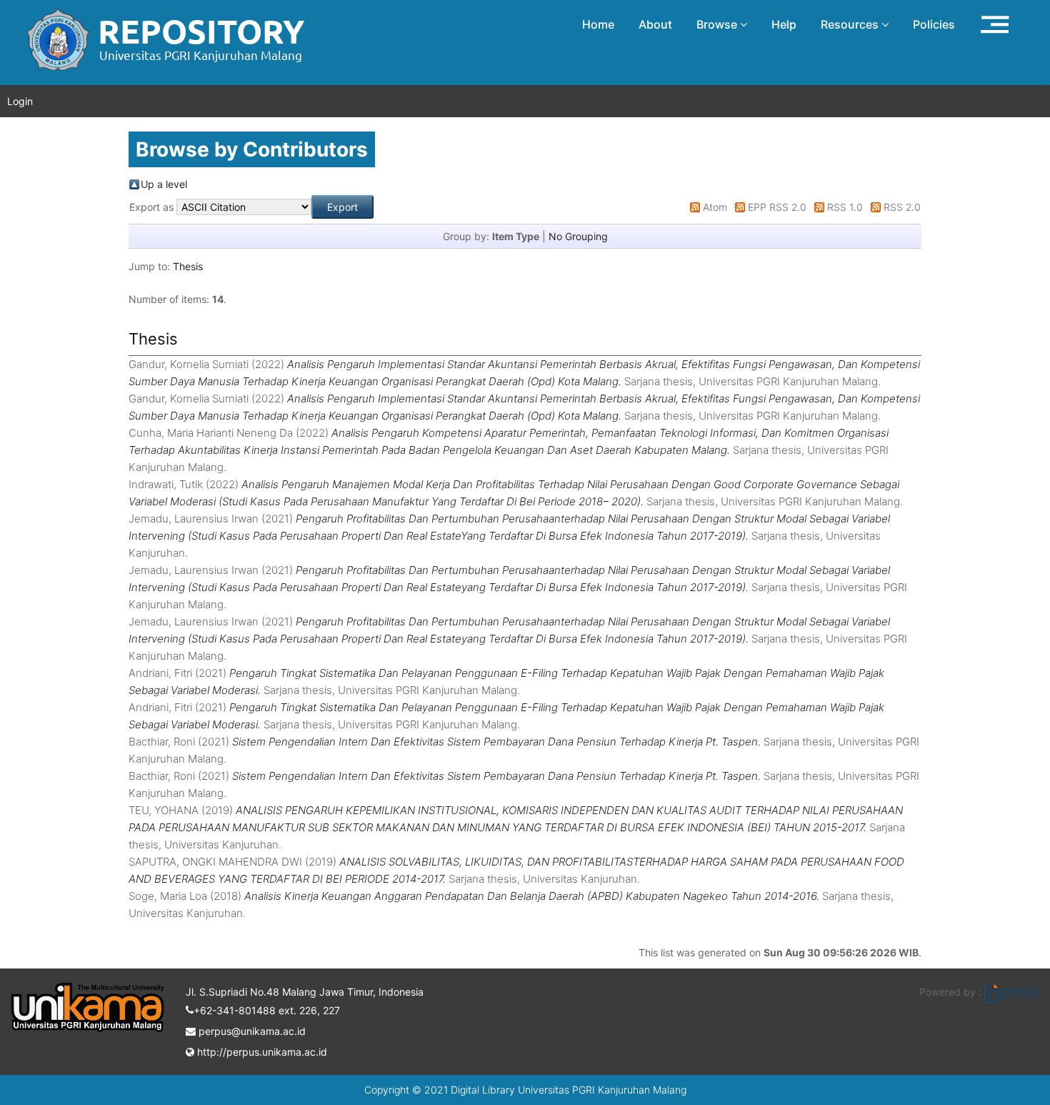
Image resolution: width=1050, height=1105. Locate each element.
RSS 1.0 (845, 207)
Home (598, 24)
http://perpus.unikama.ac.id (260, 1052)
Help (783, 24)
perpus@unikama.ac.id (251, 1031)
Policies (934, 24)
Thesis (188, 266)
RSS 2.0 (902, 207)
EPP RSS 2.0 (777, 207)
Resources (851, 24)
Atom (715, 207)
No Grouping (578, 236)
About (655, 24)
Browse (718, 24)
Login (20, 101)
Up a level (164, 184)
